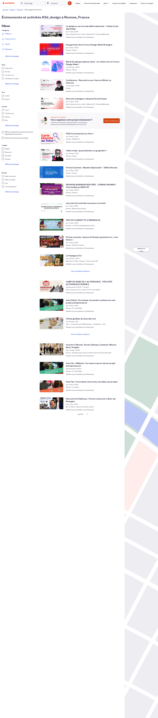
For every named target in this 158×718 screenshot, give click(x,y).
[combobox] (58, 3)
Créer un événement (112, 121)
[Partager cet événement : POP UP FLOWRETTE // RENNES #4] (115, 228)
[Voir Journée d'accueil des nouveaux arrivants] (51, 208)
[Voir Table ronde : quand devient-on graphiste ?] (51, 155)
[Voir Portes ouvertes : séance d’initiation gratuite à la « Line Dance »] (51, 242)
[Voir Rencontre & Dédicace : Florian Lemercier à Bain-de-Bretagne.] (51, 403)
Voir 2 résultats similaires (80, 271)
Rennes (19, 10)
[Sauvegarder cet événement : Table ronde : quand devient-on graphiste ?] (119, 159)
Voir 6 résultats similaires (80, 334)
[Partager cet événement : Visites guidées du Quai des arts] (115, 327)
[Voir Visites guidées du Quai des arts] (51, 323)
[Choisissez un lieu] (48, 3)
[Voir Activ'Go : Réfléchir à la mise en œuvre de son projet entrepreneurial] (51, 368)
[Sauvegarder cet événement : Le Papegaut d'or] (119, 264)
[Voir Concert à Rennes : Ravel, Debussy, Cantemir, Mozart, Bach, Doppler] (51, 349)
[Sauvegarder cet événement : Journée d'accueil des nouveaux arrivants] (119, 211)
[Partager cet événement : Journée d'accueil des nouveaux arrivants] (115, 211)
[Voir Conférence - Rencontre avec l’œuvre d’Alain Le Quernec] (51, 85)
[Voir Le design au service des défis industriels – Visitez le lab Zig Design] (51, 31)
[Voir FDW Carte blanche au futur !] (51, 138)
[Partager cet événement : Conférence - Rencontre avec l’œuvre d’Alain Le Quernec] (115, 90)
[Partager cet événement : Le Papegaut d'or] (115, 264)
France (12, 10)
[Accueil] (8, 3)
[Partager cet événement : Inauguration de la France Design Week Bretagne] (115, 53)
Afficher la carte (141, 249)
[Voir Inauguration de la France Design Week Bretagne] (51, 49)
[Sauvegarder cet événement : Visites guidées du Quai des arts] (119, 327)
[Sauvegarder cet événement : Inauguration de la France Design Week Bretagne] (119, 53)
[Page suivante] (87, 413)
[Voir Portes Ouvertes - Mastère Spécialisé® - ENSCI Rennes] (51, 172)
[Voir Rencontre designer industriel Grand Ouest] (51, 103)
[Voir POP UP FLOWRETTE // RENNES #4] (51, 225)
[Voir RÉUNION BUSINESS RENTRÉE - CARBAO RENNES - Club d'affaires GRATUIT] (51, 189)
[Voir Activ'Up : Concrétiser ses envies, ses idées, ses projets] (51, 386)
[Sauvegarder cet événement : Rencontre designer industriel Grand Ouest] (119, 107)
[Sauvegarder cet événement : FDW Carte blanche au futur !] (119, 142)
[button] (106, 3)
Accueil (5, 10)
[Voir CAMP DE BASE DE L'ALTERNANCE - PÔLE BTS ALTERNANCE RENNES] (51, 286)
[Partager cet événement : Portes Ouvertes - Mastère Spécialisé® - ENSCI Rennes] (115, 176)
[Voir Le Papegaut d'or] (51, 260)
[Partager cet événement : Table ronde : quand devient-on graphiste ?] (115, 159)
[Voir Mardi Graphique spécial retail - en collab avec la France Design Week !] (51, 66)
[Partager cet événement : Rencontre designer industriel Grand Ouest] (115, 107)
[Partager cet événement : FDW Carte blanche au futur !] (115, 142)
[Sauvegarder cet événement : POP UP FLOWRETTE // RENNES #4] (119, 228)
